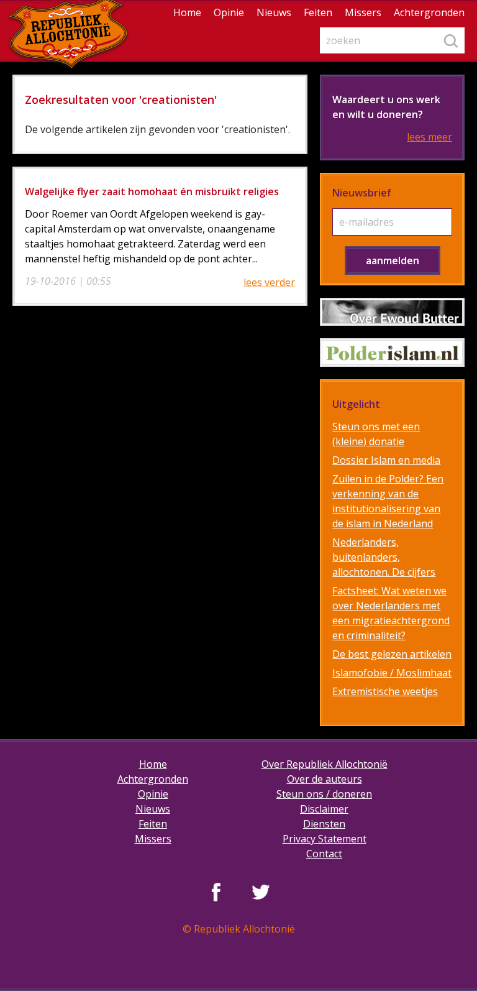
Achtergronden (429, 12)
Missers (363, 12)
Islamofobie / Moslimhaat (392, 673)
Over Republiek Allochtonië (324, 764)
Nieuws (274, 12)
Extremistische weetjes (385, 691)
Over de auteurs (324, 779)
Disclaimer (324, 809)
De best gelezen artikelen (392, 654)
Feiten (318, 12)
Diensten (324, 824)
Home (187, 12)
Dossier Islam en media (386, 460)
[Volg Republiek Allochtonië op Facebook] (216, 891)
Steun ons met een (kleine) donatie (376, 434)
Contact (324, 853)
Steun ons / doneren (324, 794)
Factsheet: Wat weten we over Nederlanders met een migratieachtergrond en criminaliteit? (391, 613)
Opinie (229, 12)
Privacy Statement (324, 839)
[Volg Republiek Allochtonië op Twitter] (261, 891)
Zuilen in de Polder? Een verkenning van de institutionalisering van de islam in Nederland (387, 501)
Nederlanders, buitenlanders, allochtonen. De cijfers (383, 557)
